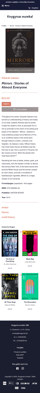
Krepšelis (34, 8)
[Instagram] (22, 369)
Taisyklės (20, 358)
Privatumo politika (20, 352)
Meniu (6, 5)
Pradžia (4, 26)
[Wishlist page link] (12, 5)
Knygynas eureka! (20, 17)
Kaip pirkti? (20, 355)
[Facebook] (17, 369)
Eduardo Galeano (10, 78)
